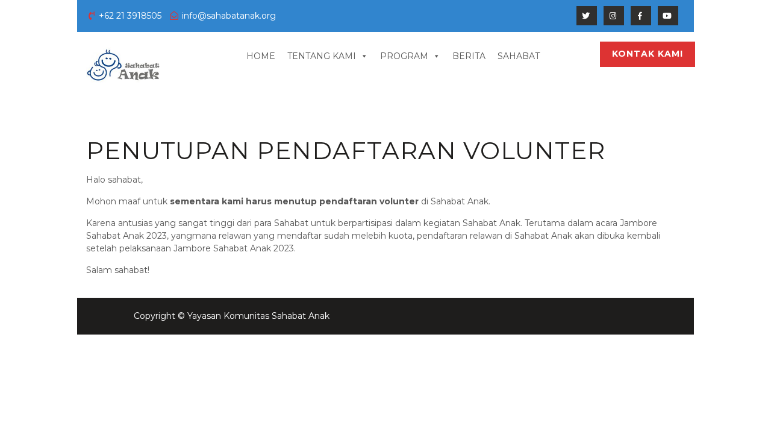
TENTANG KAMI (321, 56)
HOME (260, 56)
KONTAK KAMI (647, 53)
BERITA (468, 56)
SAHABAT (519, 56)
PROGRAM (404, 56)
